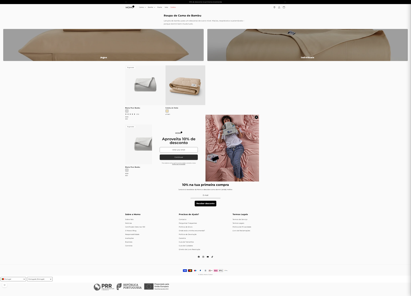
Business (128, 242)
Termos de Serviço (240, 219)
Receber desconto (205, 203)
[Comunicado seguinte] (285, 2)
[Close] (256, 117)
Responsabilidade (132, 234)
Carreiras (128, 246)
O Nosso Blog (130, 231)
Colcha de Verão (171, 108)
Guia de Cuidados (186, 246)
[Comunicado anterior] (126, 2)
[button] (142, 7)
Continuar (178, 157)
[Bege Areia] (167, 111)
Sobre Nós (129, 219)
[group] (103, 45)
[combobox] (13, 279)
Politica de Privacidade (242, 227)
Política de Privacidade (178, 164)
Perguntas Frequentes (188, 223)
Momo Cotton (208, 274)
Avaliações (129, 238)
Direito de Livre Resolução (189, 249)
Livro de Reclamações (241, 231)
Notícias (128, 223)
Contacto (182, 219)
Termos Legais (238, 223)
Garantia (182, 238)
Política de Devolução (188, 234)
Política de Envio (185, 227)
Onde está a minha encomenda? (192, 231)
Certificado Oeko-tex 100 (135, 227)
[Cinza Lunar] (127, 111)
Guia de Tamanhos (186, 242)
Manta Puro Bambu (132, 108)
